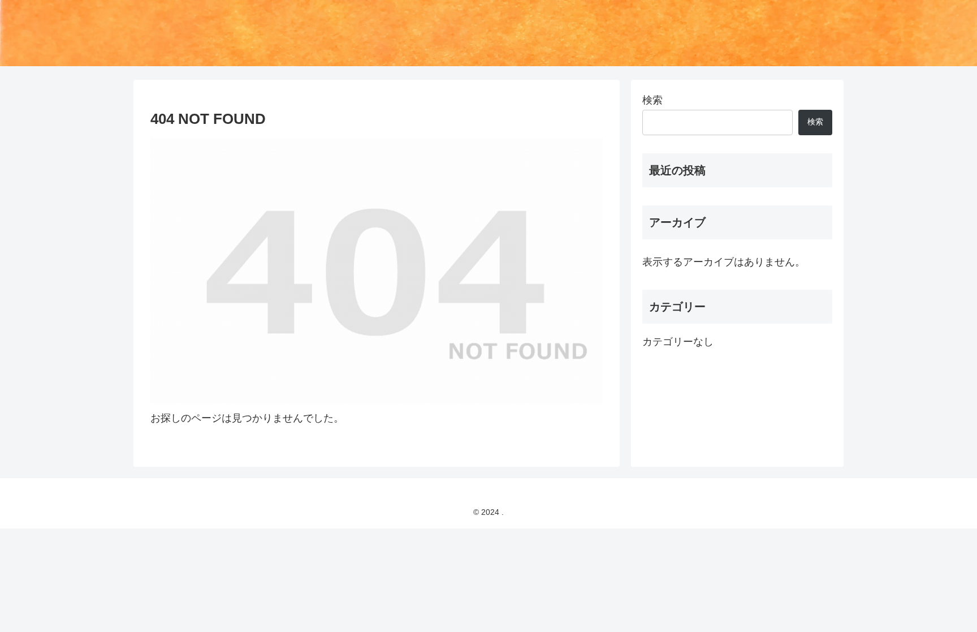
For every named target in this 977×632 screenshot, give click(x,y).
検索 (652, 100)
